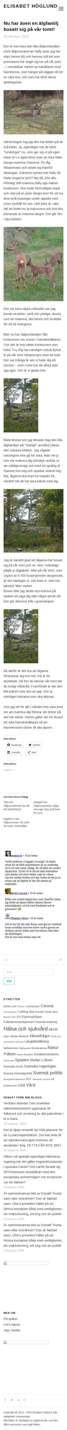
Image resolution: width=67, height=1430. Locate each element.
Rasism (20, 1054)
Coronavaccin (10, 1012)
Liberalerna (9, 1042)
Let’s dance (12, 1324)
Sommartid (9, 1061)
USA (21, 1085)
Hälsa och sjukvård (26, 1029)
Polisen (10, 1054)
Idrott (53, 1029)
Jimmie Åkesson (19, 1036)
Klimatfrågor (40, 1036)
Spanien (22, 1060)
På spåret (11, 1319)
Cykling (23, 1011)
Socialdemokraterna (46, 1054)
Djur (31, 1011)
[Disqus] (33, 893)
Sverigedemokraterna (14, 1079)
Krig (59, 1036)
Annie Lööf (10, 1006)
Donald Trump (43, 1011)
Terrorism (37, 1079)
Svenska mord (13, 1066)
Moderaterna (39, 1048)
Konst (53, 1036)
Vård (30, 1085)
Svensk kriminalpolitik (18, 1073)
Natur (53, 1047)
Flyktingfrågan (32, 1017)
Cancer (20, 1006)
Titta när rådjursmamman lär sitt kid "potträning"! (16, 806)
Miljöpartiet (25, 1048)
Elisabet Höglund (31, 6)
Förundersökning (45, 1022)
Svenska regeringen (40, 1066)
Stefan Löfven (41, 1060)
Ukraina (46, 1079)
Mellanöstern (11, 1048)
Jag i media (12, 1330)
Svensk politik (47, 1072)
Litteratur (19, 1042)
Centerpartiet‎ (32, 1006)
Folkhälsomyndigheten (19, 1021)
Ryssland (28, 1054)
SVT (28, 1079)
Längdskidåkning (37, 1041)
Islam (6, 1036)
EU (19, 1016)
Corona (47, 1006)
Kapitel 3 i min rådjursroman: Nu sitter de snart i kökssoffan (17, 822)
